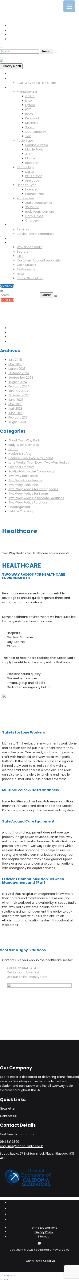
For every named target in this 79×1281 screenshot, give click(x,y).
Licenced (32, 189)
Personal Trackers (21, 467)
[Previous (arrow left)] (1, 1279)
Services (23, 229)
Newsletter (8, 1108)
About (12, 243)
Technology (25, 167)
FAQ (20, 256)
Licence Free (34, 194)
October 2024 (18, 373)
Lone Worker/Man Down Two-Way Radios (38, 462)
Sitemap (44, 1236)
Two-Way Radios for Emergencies (33, 489)
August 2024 (17, 382)
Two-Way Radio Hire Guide (36, 83)
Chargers (32, 220)
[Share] (10, 1275)
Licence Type (26, 185)
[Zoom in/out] (1, 1275)
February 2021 (18, 417)
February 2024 (18, 386)
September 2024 (20, 377)
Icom (29, 114)
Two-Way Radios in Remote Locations (36, 498)
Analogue (32, 180)
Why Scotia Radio (29, 247)
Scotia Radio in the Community (31, 471)
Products (14, 87)
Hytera (30, 105)
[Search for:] (20, 51)
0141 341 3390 (18, 5)
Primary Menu (11, 66)
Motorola (31, 123)
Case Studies (26, 265)
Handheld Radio (36, 145)
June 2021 (15, 413)
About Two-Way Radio (24, 440)
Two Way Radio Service (25, 480)
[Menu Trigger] (69, 6)
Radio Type (25, 140)
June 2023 (15, 400)
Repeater (32, 163)
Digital (29, 172)
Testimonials (26, 269)
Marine (30, 158)
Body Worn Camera (39, 211)
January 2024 (18, 391)
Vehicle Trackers (20, 238)
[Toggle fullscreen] (6, 1275)
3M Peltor (32, 207)
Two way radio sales (23, 476)
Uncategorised (19, 507)
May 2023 (15, 404)
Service (13, 225)
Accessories (25, 198)
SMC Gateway (35, 132)
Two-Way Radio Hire (23, 485)
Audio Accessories (38, 203)
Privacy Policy (44, 1232)
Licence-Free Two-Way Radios (30, 458)
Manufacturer (27, 92)
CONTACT (7, 286)
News (20, 274)
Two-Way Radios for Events (28, 493)
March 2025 (16, 369)
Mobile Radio (34, 149)
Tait (28, 136)
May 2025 (15, 364)
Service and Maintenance (36, 234)
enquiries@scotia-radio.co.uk (29, 9)
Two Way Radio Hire (22, 78)
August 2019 (17, 422)
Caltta (30, 96)
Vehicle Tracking (20, 511)
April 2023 (15, 408)
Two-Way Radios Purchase (28, 502)
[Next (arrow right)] (6, 1279)
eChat (13, 449)
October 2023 (18, 395)
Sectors (22, 251)
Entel (28, 101)
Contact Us (8, 1116)
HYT (28, 109)
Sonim (30, 127)
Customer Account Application (40, 260)
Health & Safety (20, 454)
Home (12, 74)
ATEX (28, 154)
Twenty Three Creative (39, 1261)
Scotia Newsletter (30, 278)
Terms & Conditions (43, 1228)
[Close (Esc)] (14, 1275)
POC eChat (33, 176)
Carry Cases (34, 216)
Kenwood (32, 118)
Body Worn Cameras (23, 445)
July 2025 (15, 360)
